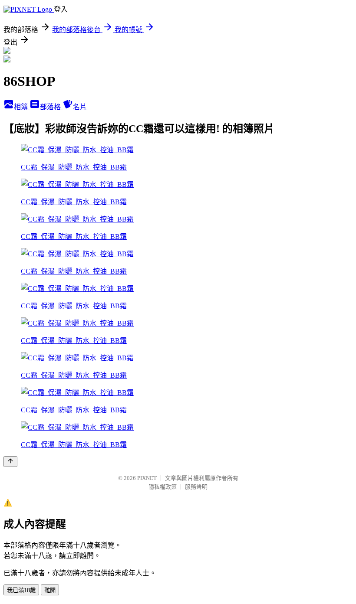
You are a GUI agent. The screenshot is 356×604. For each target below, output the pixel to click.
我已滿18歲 (21, 590)
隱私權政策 (162, 486)
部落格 (51, 107)
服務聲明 (196, 486)
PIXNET (147, 478)
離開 (50, 590)
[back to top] (10, 461)
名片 (80, 107)
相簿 (22, 107)
